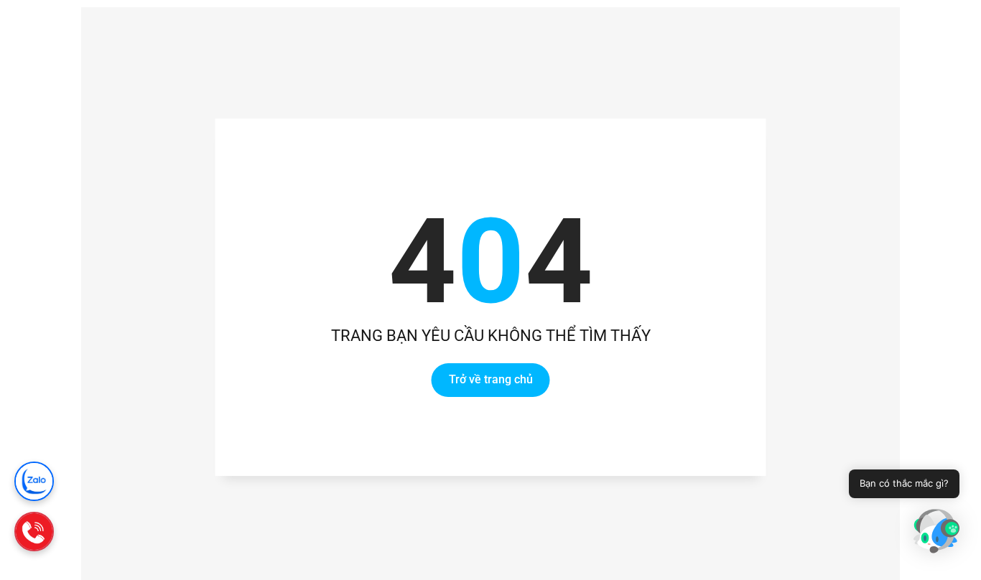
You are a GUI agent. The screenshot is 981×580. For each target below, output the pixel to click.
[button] (936, 533)
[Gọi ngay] (34, 531)
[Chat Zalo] (34, 481)
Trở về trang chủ (491, 380)
